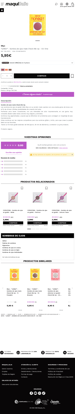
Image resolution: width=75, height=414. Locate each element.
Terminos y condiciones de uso (59, 368)
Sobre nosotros (7, 368)
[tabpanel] (37, 24)
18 (14, 82)
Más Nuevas (63, 148)
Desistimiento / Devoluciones (31, 371)
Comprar (13, 223)
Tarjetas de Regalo (8, 374)
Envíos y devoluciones (29, 368)
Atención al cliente (29, 365)
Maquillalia (7, 365)
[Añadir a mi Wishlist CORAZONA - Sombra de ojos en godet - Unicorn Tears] (62, 188)
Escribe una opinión (14, 152)
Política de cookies (54, 374)
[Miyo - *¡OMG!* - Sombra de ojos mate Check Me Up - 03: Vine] (2, 70)
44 (17, 82)
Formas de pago (26, 374)
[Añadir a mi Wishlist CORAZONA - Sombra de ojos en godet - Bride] (13, 188)
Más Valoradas (41, 148)
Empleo (4, 371)
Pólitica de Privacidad (55, 371)
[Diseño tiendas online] (55, 401)
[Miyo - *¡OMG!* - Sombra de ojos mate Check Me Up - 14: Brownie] (10, 70)
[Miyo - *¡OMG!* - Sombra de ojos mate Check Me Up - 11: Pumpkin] (6, 70)
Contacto (24, 377)
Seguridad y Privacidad (57, 365)
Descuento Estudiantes (10, 384)
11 (19, 82)
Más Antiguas (53, 148)
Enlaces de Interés (10, 380)
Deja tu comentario (26, 86)
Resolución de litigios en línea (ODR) (60, 377)
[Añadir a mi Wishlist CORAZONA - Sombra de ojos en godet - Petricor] (37, 188)
